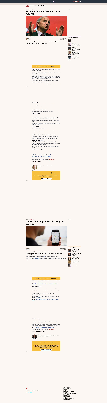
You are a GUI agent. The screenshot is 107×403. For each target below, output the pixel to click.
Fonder (34, 331)
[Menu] (80, 1)
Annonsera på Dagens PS (67, 395)
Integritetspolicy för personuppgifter (68, 391)
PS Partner (64, 397)
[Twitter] (28, 392)
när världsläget (36, 258)
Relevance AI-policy (66, 394)
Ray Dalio (39, 161)
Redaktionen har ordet (66, 396)
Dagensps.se (27, 9)
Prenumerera (76, 1)
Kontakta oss (65, 389)
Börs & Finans (32, 9)
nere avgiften (39, 297)
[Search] (79, 1)
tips (43, 331)
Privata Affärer (38, 331)
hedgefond (34, 161)
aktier (44, 256)
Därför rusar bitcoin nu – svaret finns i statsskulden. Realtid (45, 327)
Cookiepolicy (65, 392)
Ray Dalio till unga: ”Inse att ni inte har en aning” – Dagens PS (41, 156)
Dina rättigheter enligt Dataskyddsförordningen (70, 393)
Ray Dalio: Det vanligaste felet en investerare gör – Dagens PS (41, 154)
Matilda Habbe (40, 334)
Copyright (64, 390)
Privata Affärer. (40, 281)
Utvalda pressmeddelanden (67, 388)
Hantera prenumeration (66, 387)
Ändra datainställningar (66, 399)
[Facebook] (26, 392)
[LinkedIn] (30, 392)
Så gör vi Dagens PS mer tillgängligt (68, 398)
